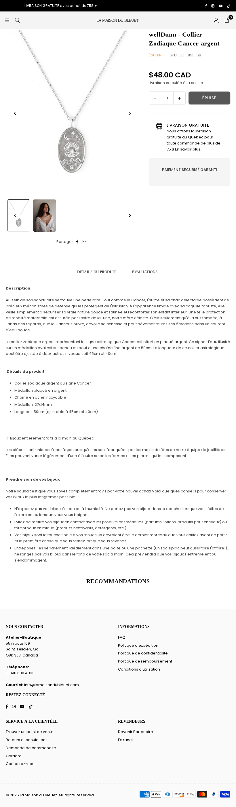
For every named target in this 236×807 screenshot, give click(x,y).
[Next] (129, 113)
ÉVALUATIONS (144, 272)
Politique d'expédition (138, 645)
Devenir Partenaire (135, 731)
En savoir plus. (188, 149)
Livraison (157, 82)
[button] (226, 20)
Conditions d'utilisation (139, 669)
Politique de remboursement (145, 661)
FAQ (121, 637)
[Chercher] (17, 20)
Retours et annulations (26, 740)
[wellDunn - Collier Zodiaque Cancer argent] (44, 215)
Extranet (125, 740)
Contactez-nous (21, 763)
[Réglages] (216, 20)
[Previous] (15, 113)
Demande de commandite (31, 748)
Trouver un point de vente (30, 731)
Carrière (14, 756)
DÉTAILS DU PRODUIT (96, 272)
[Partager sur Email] (85, 242)
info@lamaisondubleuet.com (51, 685)
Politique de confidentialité (143, 653)
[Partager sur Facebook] (77, 242)
